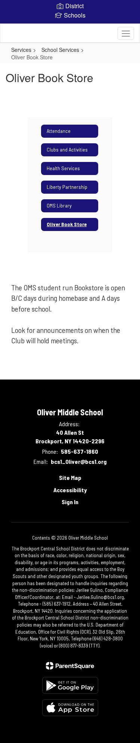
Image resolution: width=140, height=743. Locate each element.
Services (21, 49)
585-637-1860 (79, 451)
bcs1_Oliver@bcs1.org (79, 461)
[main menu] (126, 33)
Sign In (70, 501)
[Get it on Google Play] (70, 685)
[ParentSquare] (70, 665)
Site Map (70, 477)
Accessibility (70, 489)
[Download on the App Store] (70, 707)
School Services (60, 49)
